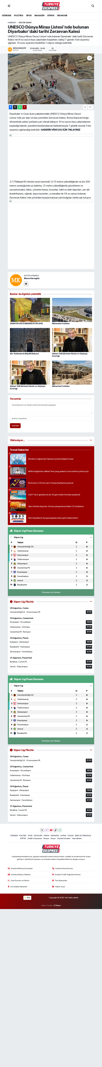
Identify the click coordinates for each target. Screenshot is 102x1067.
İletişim (46, 838)
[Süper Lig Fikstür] (91, 602)
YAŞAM (70, 836)
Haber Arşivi (60, 887)
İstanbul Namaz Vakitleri (20, 875)
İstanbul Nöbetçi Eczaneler (22, 868)
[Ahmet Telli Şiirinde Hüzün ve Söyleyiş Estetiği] (72, 340)
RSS (28, 898)
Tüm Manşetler (61, 881)
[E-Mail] (26, 284)
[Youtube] (51, 830)
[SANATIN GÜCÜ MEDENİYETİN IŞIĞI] (30, 310)
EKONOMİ (62, 15)
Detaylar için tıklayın (51, 592)
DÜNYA (50, 15)
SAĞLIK (63, 836)
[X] (42, 830)
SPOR (29, 15)
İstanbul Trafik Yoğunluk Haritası (68, 875)
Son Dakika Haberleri (18, 887)
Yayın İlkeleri (77, 838)
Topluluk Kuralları (63, 838)
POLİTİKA (18, 15)
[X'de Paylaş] (15, 107)
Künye (53, 838)
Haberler (12, 23)
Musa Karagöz (32, 278)
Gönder (15, 426)
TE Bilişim (57, 905)
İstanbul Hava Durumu (64, 868)
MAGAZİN (39, 15)
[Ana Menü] (9, 6)
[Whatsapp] (60, 830)
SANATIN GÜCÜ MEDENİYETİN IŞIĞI (26, 324)
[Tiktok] (55, 830)
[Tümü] (91, 440)
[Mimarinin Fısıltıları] (72, 310)
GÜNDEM (6, 15)
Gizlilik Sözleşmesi (34, 838)
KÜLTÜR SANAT (25, 23)
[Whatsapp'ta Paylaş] (20, 107)
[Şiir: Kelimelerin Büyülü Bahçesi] (30, 340)
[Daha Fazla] (25, 107)
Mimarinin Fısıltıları (61, 324)
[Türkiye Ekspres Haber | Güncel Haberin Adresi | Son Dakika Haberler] (51, 6)
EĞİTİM (23, 838)
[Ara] (93, 6)
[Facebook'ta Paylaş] (10, 107)
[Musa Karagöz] (16, 280)
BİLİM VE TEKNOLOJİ (83, 836)
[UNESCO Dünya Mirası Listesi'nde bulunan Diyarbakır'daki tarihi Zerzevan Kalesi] (51, 78)
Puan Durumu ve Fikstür (20, 881)
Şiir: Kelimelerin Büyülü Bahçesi (24, 354)
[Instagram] (47, 830)
